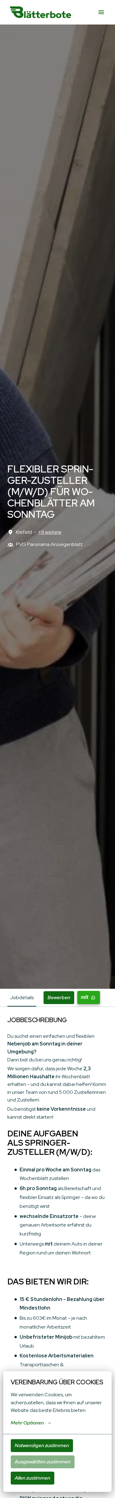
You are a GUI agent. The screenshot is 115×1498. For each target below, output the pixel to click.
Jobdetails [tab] (22, 997)
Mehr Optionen (27, 1423)
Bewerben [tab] (59, 997)
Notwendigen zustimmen (42, 1445)
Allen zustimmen (32, 1478)
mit (85, 997)
